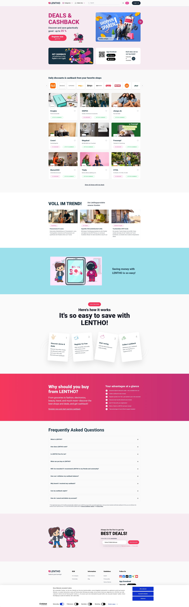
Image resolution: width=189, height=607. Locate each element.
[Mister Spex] (99, 85)
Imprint (92, 506)
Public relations (91, 575)
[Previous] (46, 85)
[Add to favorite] (75, 111)
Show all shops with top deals (94, 185)
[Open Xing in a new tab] (133, 576)
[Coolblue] (127, 85)
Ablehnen (143, 598)
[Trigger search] (89, 3)
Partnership (74, 579)
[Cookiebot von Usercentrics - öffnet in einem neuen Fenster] (43, 604)
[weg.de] (80, 85)
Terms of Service (107, 582)
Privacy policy (107, 579)
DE (123, 3)
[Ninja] (90, 85)
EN (127, 3)
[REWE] (117, 85)
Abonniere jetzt (133, 542)
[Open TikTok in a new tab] (127, 576)
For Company (75, 575)
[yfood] (136, 85)
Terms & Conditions (85, 506)
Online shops (105, 39)
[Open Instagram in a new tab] (120, 576)
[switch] (76, 604)
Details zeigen (111, 604)
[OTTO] (108, 85)
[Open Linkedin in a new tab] (130, 576)
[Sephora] (71, 85)
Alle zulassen (143, 588)
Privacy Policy (99, 506)
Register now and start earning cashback (64, 409)
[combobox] (68, 3)
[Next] (142, 85)
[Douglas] (62, 85)
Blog (89, 579)
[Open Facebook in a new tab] (123, 576)
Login (135, 3)
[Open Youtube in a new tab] (136, 576)
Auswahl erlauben (143, 593)
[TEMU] (53, 85)
